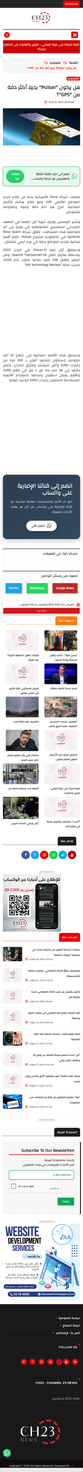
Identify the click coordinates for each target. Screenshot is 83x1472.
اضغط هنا (15, 176)
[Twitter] (33, 1363)
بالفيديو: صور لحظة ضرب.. (26, 721)
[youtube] (72, 855)
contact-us (71, 3)
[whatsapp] (53, 855)
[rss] (76, 1363)
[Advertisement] (41, 308)
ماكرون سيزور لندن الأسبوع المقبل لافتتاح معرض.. (63, 757)
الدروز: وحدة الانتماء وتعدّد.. (63, 688)
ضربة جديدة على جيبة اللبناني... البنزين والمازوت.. (64, 790)
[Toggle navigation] (74, 35)
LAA (72, 1465)
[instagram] (44, 855)
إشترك (65, 1201)
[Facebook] (25, 855)
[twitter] (35, 855)
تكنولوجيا (55, 62)
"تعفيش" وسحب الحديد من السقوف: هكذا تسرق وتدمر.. (62, 723)
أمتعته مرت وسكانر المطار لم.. (23, 788)
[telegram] (62, 855)
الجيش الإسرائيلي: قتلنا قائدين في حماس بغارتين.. (24, 690)
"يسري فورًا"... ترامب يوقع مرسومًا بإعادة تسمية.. (63, 657)
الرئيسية (73, 62)
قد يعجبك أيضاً (66, 620)
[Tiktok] (59, 1361)
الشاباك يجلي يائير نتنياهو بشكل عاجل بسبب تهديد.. (23, 757)
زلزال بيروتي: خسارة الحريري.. (24, 823)
